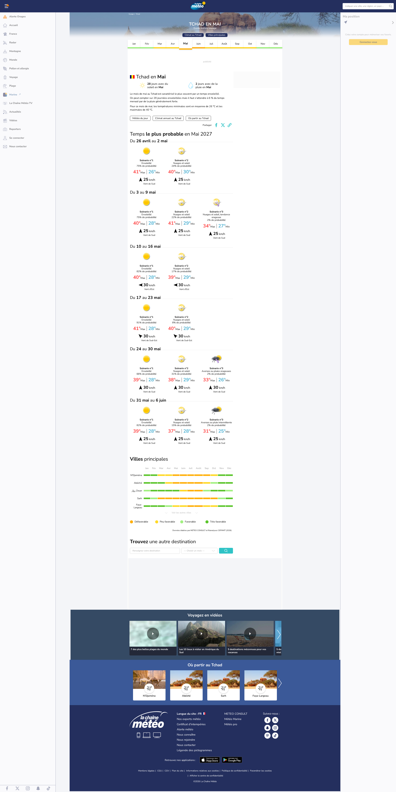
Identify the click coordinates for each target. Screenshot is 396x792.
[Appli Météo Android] (232, 760)
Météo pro (230, 724)
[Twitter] (275, 720)
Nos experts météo (189, 719)
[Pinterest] (267, 735)
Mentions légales (146, 770)
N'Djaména (136, 475)
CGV (167, 770)
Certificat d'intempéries (191, 724)
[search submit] (390, 6)
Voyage (131, 14)
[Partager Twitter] (223, 125)
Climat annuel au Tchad (168, 118)
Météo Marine (232, 719)
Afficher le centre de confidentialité (206, 776)
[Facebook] (267, 720)
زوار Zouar (137, 490)
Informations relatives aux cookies (202, 770)
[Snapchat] (267, 728)
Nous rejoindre (186, 740)
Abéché (138, 482)
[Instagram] (275, 728)
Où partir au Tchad (198, 118)
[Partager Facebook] (216, 125)
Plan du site (177, 770)
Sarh (139, 498)
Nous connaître (186, 734)
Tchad (138, 14)
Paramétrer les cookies (261, 771)
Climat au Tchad (193, 34)
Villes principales (216, 34)
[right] (278, 635)
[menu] (6, 6)
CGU (159, 770)
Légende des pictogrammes (194, 750)
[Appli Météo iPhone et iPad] (210, 760)
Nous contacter (186, 745)
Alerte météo (185, 729)
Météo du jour (140, 118)
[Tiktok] (275, 735)
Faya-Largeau (138, 506)
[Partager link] (230, 125)
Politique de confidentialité (234, 770)
